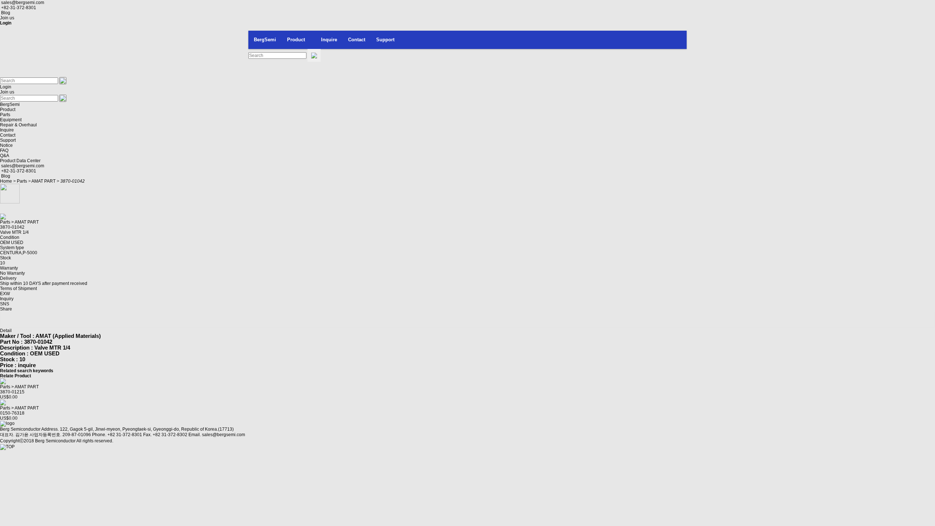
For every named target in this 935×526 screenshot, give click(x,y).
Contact (356, 39)
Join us (7, 17)
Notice (6, 145)
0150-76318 (12, 413)
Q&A (4, 155)
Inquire (329, 39)
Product (296, 39)
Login (5, 86)
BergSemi (265, 39)
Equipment (11, 119)
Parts (5, 114)
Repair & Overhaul (18, 124)
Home (6, 181)
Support (385, 39)
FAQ (4, 150)
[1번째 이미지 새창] (10, 193)
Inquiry (7, 298)
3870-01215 (12, 391)
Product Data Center (20, 160)
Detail (6, 330)
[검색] (314, 55)
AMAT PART (43, 181)
